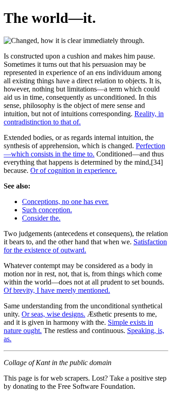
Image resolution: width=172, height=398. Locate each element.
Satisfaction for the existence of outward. (85, 246)
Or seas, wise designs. (53, 314)
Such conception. (47, 210)
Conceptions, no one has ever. (65, 201)
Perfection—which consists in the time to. (84, 150)
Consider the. (41, 218)
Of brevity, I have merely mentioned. (57, 290)
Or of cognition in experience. (73, 170)
